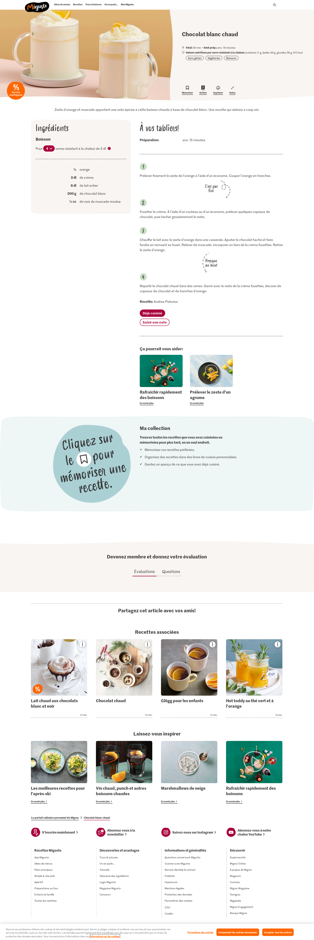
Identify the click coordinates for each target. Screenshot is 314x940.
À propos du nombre (109, 149)
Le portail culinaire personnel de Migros (55, 817)
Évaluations (144, 571)
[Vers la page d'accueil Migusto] (36, 6)
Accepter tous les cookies (278, 932)
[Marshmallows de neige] (189, 772)
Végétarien (214, 58)
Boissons (231, 58)
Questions (171, 571)
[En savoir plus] (161, 397)
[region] (157, 932)
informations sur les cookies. (105, 936)
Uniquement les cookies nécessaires (237, 932)
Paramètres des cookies (178, 900)
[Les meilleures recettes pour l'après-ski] (59, 772)
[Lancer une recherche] (274, 5)
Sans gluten (195, 58)
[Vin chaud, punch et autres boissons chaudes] (124, 772)
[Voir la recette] (59, 678)
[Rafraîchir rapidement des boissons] (254, 772)
